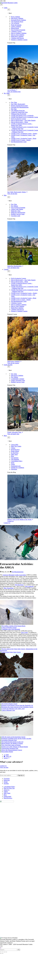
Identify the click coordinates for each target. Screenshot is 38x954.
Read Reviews (15, 449)
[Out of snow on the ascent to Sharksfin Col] (16, 702)
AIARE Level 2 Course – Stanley (21, 140)
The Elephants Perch (17, 21)
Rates (12, 462)
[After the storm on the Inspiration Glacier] (12, 737)
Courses (6, 269)
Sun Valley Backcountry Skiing (16, 192)
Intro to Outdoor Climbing (18, 33)
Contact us (10, 521)
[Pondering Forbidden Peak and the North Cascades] (15, 738)
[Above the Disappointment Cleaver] (11, 750)
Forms (13, 464)
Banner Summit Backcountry (19, 105)
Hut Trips (14, 109)
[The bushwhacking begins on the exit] (11, 742)
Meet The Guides (16, 446)
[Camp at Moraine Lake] (7, 710)
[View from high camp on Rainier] (10, 745)
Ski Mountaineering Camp (18, 141)
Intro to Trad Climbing (17, 35)
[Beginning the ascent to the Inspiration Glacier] (16, 735)
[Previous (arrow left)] (0, 953)
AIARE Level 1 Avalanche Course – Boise (23, 138)
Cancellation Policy (16, 461)
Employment (7, 796)
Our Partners (14, 458)
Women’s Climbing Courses (19, 39)
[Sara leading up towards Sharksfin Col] (16, 677)
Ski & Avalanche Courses (18, 119)
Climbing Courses (16, 31)
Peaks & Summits (16, 25)
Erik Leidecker (29, 586)
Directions (14, 469)
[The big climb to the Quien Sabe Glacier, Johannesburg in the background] (19, 650)
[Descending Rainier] (6, 751)
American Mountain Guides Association (14, 575)
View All (8, 756)
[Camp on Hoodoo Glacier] (8, 627)
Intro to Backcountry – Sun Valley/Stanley (23, 120)
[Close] (0, 948)
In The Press (14, 453)
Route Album (15, 451)
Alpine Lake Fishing (17, 209)
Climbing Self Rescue (17, 38)
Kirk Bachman (19, 585)
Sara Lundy (24, 632)
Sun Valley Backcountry (18, 104)
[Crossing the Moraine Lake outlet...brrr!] (12, 708)
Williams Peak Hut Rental (18, 114)
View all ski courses (13, 363)
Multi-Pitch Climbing (17, 36)
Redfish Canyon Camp (17, 214)
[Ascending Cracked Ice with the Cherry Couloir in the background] (16, 624)
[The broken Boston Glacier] (8, 703)
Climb (5, 7)
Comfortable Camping (17, 379)
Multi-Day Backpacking (18, 212)
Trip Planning (15, 459)
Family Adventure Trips (18, 380)
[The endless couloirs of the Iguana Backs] (12, 626)
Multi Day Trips (15, 211)
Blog (12, 456)
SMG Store (14, 454)
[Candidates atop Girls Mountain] (10, 629)
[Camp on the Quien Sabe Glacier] (10, 652)
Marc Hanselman (9, 588)
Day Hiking (14, 206)
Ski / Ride (7, 93)
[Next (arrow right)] (2, 953)
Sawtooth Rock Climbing (18, 20)
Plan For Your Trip (9, 788)
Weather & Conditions (17, 467)
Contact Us (7, 523)
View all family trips (13, 434)
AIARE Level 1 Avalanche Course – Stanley (24, 133)
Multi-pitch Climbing (13, 361)
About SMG (14, 444)
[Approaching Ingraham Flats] (9, 748)
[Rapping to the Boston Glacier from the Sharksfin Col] (16, 705)
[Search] (18, 950)
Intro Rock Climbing (17, 18)
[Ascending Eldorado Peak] (8, 740)
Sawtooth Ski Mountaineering (19, 107)
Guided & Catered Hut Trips (19, 112)
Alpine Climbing (16, 26)
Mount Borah (15, 28)
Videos (13, 448)
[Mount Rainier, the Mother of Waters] (11, 743)
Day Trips (14, 102)
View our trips (4, 767)
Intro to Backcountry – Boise (19, 122)
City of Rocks (15, 23)
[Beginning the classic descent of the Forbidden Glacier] (16, 707)
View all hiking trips (13, 267)
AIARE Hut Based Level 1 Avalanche (22, 115)
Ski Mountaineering (17, 572)
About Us (6, 790)
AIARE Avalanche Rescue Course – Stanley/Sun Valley (21, 124)
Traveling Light (15, 216)
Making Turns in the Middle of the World (19, 519)
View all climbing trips (14, 91)
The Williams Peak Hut (18, 110)
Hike (5, 195)
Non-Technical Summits (18, 30)
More (5, 435)
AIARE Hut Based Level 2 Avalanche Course (24, 117)
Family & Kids (8, 364)
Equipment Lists (16, 466)
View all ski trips (12, 193)
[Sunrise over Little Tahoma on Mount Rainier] (14, 746)
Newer (6, 758)
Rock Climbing (15, 16)
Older (7, 754)
